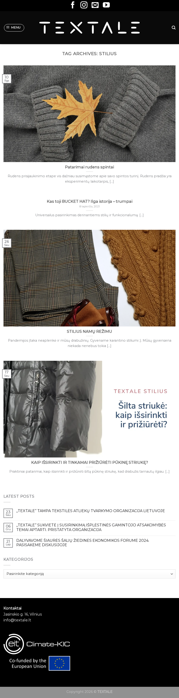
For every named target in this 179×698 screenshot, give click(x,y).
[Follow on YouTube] (106, 5)
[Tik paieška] (174, 27)
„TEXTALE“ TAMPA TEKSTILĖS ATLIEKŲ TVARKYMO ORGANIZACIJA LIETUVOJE (90, 511)
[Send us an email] (95, 5)
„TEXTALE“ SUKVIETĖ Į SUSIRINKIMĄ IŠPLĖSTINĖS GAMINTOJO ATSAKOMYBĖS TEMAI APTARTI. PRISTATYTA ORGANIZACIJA (91, 527)
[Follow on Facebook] (72, 5)
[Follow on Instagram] (83, 5)
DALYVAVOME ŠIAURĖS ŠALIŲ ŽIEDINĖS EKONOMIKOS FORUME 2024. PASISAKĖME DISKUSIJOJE (82, 542)
